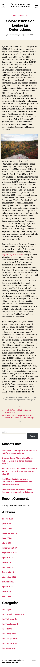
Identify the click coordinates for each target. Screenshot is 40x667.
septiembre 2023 (9, 553)
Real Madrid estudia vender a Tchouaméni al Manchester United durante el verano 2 (17, 482)
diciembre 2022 (9, 577)
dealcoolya (16, 35)
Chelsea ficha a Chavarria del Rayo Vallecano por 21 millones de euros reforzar (17, 461)
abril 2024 (6, 543)
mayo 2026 (7, 528)
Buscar (4, 432)
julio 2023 (6, 562)
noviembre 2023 (9, 548)
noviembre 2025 (9, 533)
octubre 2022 (8, 582)
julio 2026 (6, 524)
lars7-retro (7, 629)
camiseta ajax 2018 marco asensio (17, 397)
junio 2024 (6, 538)
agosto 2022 (7, 587)
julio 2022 (6, 591)
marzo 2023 (7, 567)
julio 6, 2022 (29, 35)
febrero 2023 (8, 572)
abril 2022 (6, 596)
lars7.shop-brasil (9, 634)
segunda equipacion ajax (13, 254)
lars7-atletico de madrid (13, 614)
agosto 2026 (7, 519)
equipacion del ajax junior (26, 400)
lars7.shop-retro (9, 643)
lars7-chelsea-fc (9, 619)
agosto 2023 (7, 557)
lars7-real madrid (10, 624)
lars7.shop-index (9, 638)
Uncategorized (20, 16)
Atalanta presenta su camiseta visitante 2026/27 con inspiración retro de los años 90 (19, 471)
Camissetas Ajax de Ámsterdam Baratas (20, 5)
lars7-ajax (6, 609)
